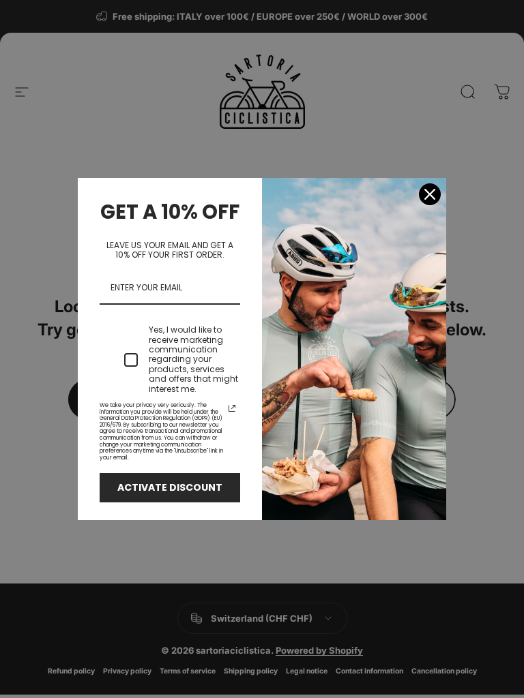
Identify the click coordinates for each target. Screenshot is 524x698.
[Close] (429, 194)
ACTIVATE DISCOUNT (169, 487)
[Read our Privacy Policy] (232, 408)
